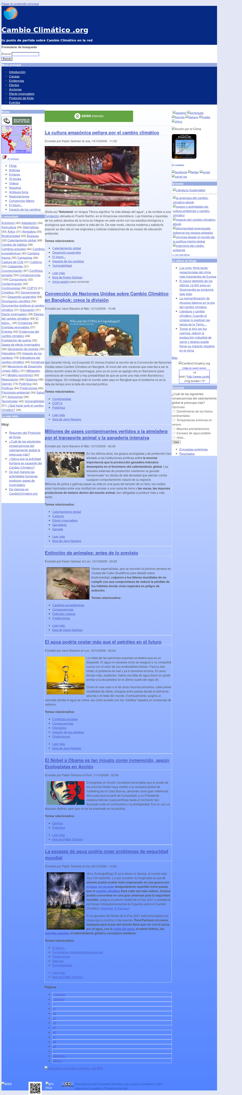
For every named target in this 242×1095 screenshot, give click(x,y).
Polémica (58, 407)
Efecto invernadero (21, 94)
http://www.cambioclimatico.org (208, 376)
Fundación (52, 216)
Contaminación (12, 284)
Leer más (58, 273)
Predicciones (61, 618)
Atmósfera (29, 231)
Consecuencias (62, 609)
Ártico (11, 231)
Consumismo (18, 279)
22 (54, 1013)
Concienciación (12, 270)
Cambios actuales (14, 249)
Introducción (17, 72)
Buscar (7, 54)
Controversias (61, 399)
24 (54, 1023)
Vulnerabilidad (62, 265)
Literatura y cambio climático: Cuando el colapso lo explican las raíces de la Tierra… (194, 317)
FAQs (13, 166)
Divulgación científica (16, 301)
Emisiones (25, 323)
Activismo (8, 223)
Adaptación (29, 223)
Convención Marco (21, 201)
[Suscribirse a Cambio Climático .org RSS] (74, 1068)
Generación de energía (23, 349)
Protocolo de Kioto (21, 98)
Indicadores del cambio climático (21, 359)
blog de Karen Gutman (67, 277)
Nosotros (15, 187)
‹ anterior (58, 999)
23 (54, 1018)
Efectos (14, 85)
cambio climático (108, 891)
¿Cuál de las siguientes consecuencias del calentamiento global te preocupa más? (25, 448)
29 (54, 1046)
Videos (14, 183)
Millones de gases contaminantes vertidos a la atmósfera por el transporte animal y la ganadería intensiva (106, 434)
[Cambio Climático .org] (10, 19)
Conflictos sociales (65, 719)
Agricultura (9, 227)
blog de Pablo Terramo (67, 839)
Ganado (57, 529)
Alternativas (31, 227)
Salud (40, 392)
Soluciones (15, 397)
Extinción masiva (63, 614)
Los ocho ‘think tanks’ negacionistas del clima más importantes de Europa (197, 272)
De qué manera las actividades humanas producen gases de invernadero (23, 478)
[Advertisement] (89, 1076)
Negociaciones (19, 196)
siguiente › (59, 1056)
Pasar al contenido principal (20, 4)
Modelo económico (20, 375)
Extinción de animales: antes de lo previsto (91, 552)
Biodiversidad (11, 236)
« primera (58, 994)
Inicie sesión (60, 281)
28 (54, 1042)
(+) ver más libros (181, 254)
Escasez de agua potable (194, 433)
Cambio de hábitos (14, 244)
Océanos (31, 379)
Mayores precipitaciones (193, 429)
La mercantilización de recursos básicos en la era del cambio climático (197, 302)
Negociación (10, 379)
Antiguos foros (18, 192)
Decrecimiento (30, 292)
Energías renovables (15, 327)
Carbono (58, 516)
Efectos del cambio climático (23, 316)
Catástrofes (15, 266)
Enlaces (14, 174)
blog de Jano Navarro (66, 419)
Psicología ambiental (16, 392)
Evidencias (16, 80)
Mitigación (33, 370)
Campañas (24, 257)
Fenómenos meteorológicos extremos (77, 952)
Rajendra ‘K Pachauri (115, 908)
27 (54, 1037)
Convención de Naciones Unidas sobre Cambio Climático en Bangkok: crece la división (107, 296)
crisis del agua (123, 929)
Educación (27, 310)
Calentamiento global (66, 248)
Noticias (14, 170)
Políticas (7, 388)
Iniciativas (37, 362)
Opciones (178, 407)
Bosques (33, 236)
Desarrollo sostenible (66, 252)
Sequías (58, 961)
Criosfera (8, 292)
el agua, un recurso (100, 886)
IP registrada (13, 158)
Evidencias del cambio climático (20, 333)
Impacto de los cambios (68, 261)
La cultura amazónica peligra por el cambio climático (102, 132)
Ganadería (59, 525)
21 (54, 1009)
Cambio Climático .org (45, 30)
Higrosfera (59, 728)
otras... (181, 437)
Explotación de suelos (16, 340)
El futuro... (59, 257)
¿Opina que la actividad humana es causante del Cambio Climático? (25, 463)
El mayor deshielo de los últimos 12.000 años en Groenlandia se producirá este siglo (196, 287)
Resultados (187, 453)
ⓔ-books (15, 179)
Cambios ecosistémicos (68, 605)
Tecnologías (10, 401)
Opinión (57, 823)
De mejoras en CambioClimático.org (23, 491)
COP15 (57, 403)
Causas (14, 76)
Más (175, 358)
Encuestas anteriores (193, 449)
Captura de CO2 (12, 262)
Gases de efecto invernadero (21, 344)
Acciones (15, 89)
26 (54, 1032)
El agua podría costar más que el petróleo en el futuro (103, 641)
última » (57, 1061)
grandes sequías (57, 933)
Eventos (14, 102)
